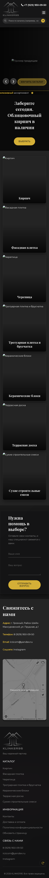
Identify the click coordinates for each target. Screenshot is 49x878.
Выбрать (24, 141)
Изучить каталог (32, 82)
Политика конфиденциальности (23, 827)
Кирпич (7, 768)
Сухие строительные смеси (19, 801)
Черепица (9, 779)
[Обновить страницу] (42, 863)
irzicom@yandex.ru (21, 642)
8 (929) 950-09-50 (24, 634)
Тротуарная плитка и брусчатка (22, 785)
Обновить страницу (15, 833)
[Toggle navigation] (43, 12)
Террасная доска (13, 796)
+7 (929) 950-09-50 (34, 5)
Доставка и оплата (14, 822)
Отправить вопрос (24, 584)
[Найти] (43, 21)
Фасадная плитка (13, 774)
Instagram (19, 649)
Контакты (8, 816)
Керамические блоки (16, 790)
